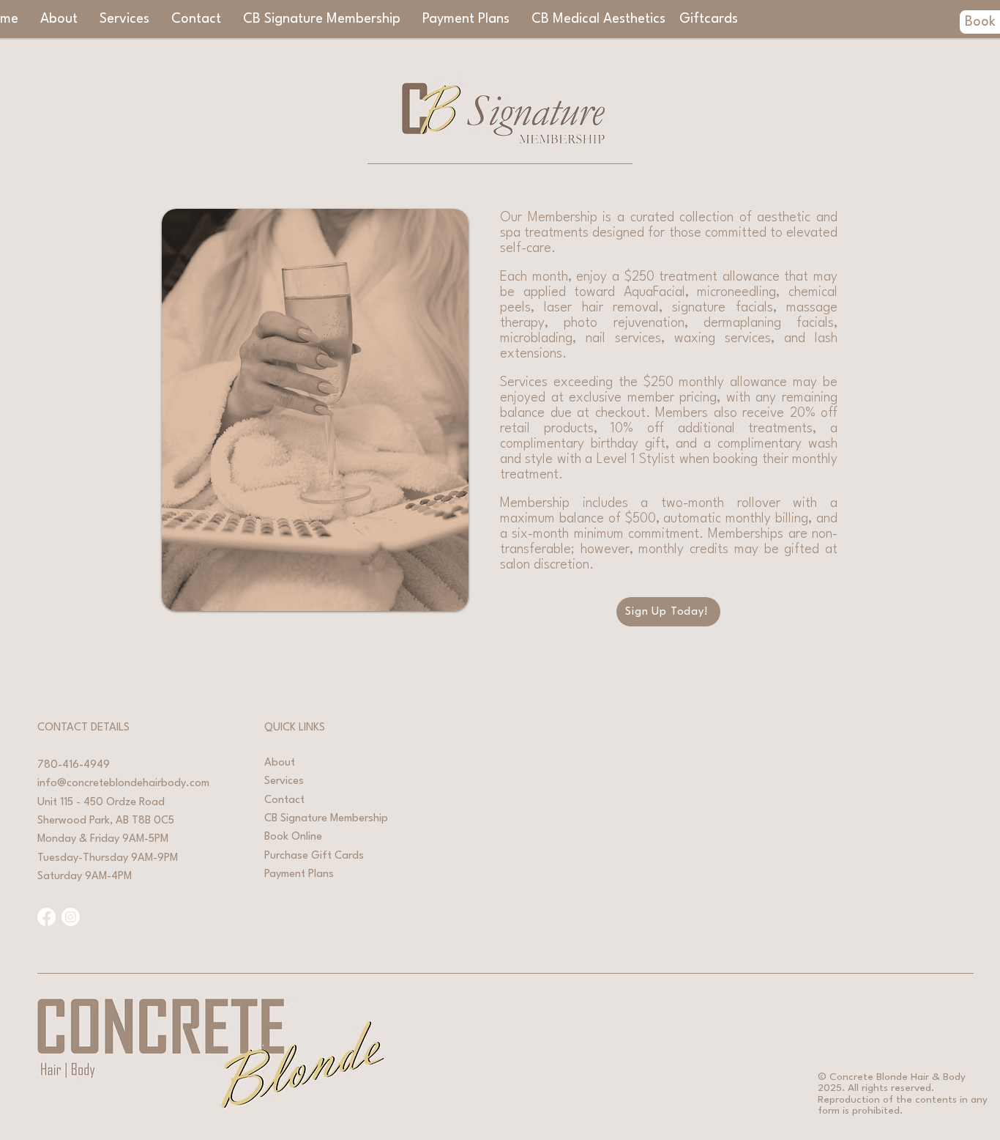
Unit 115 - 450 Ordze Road (101, 802)
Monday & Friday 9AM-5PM (102, 839)
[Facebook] (46, 917)
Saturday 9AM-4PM (84, 876)
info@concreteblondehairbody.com (123, 783)
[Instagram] (70, 917)
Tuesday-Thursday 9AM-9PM (107, 858)
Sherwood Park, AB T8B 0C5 (105, 820)
